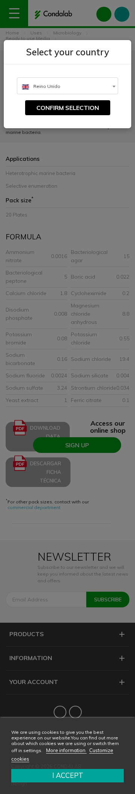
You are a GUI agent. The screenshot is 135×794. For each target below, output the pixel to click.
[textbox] (67, 86)
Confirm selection (67, 107)
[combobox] (67, 85)
